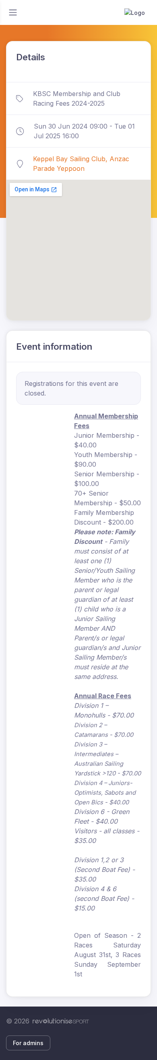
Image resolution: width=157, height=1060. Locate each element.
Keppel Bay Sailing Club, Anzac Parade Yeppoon (81, 163)
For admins (28, 1042)
